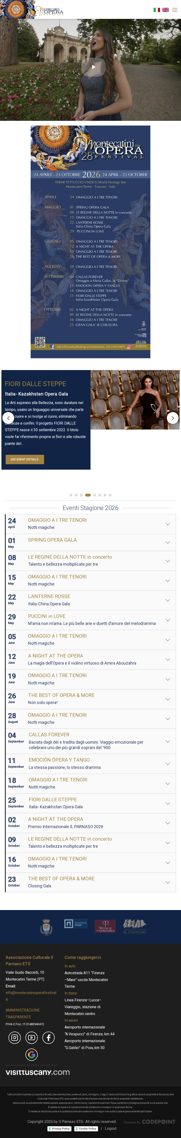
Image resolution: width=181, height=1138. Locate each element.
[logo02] (46, 927)
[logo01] (76, 923)
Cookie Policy (87, 1128)
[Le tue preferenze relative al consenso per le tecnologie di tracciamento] (4, 853)
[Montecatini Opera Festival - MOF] (31, 9)
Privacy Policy (61, 1128)
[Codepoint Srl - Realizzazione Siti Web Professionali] (149, 1121)
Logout (110, 1128)
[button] (173, 418)
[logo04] (105, 926)
